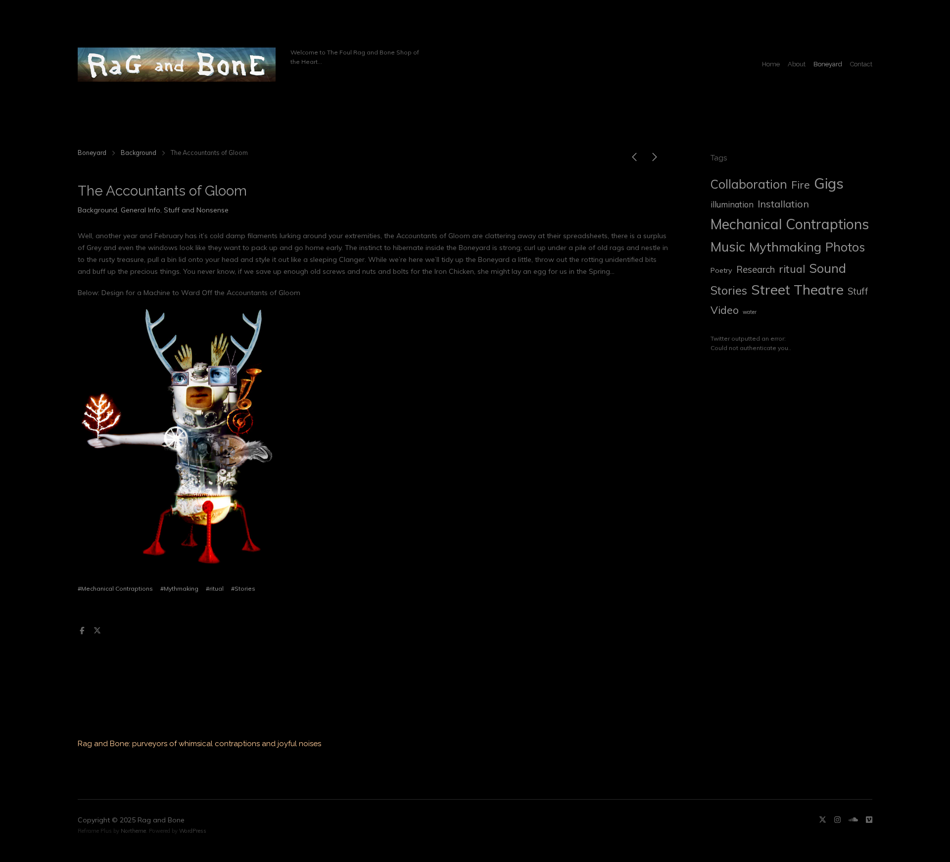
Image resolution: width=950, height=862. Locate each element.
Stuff (858, 291)
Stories (729, 290)
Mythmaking (785, 246)
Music (728, 246)
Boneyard (827, 64)
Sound (827, 268)
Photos (845, 247)
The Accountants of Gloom (162, 191)
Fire (800, 184)
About (797, 64)
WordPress (192, 830)
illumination (732, 204)
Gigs (829, 183)
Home (771, 64)
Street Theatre (797, 289)
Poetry (721, 270)
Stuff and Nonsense (196, 209)
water (750, 311)
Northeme (133, 830)
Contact (861, 64)
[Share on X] (97, 630)
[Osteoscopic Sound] (634, 158)
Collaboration (749, 184)
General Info (140, 209)
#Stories (243, 588)
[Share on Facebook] (82, 630)
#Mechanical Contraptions (115, 588)
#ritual (215, 588)
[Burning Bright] (655, 158)
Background (138, 152)
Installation (783, 204)
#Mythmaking (179, 588)
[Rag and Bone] (177, 65)
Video (725, 310)
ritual (792, 268)
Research (755, 269)
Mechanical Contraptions (790, 224)
